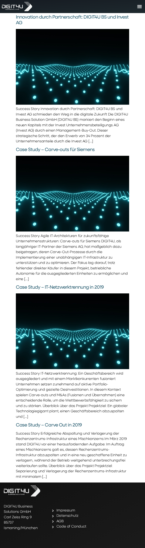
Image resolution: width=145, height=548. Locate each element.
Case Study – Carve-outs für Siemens (55, 149)
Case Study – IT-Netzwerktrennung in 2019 (60, 287)
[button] (139, 6)
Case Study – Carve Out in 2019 (49, 425)
